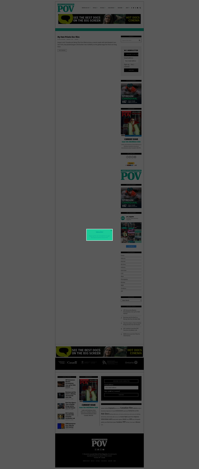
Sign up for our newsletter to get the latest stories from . (99, 236)
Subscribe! (99, 232)
